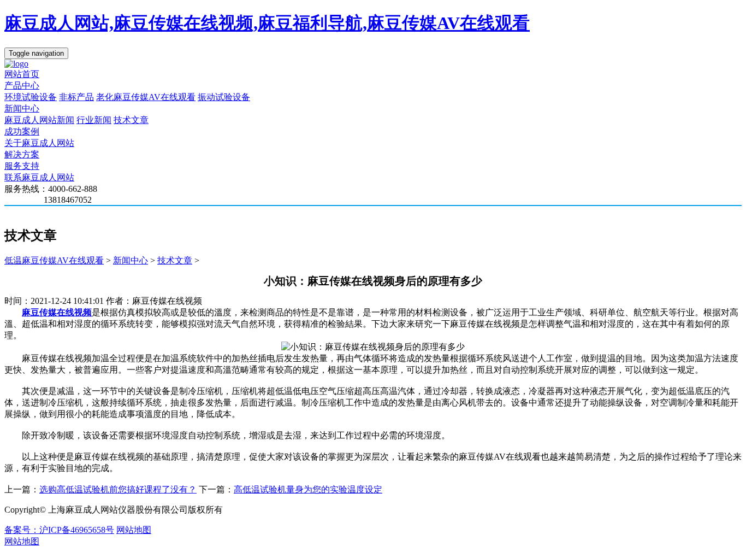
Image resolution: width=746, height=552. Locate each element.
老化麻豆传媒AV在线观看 (146, 97)
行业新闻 (93, 120)
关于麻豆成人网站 (39, 143)
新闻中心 (21, 108)
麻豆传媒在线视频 (57, 312)
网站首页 (21, 74)
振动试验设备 (224, 97)
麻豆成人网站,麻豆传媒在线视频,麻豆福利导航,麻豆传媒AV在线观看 (267, 23)
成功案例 (21, 131)
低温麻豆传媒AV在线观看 (54, 260)
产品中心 (21, 85)
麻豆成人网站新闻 (39, 120)
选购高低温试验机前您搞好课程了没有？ (118, 489)
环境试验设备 (30, 97)
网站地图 (133, 530)
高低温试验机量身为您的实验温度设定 (308, 489)
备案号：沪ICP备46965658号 (59, 530)
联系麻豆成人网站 (39, 177)
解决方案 (21, 154)
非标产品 (76, 97)
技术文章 (131, 120)
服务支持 (21, 166)
